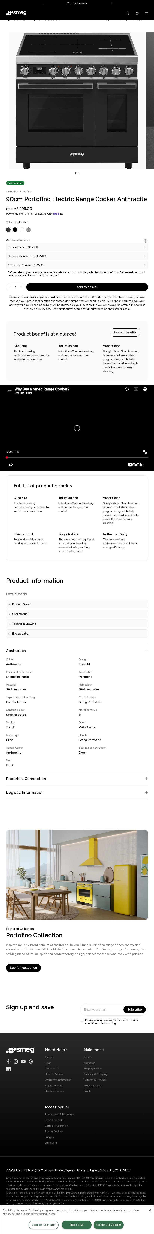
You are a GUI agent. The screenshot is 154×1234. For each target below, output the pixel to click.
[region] (77, 1219)
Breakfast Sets (54, 1120)
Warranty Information (58, 1079)
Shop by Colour (93, 1068)
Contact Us (52, 1068)
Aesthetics (16, 650)
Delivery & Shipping (95, 1074)
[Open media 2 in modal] (77, 100)
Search (49, 1057)
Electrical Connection (26, 778)
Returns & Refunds (95, 1079)
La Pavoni (51, 1142)
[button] (145, 240)
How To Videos (54, 1074)
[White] (22, 229)
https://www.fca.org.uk (59, 1188)
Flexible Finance (54, 1091)
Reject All (76, 1224)
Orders (88, 1057)
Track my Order (93, 1085)
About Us (89, 1063)
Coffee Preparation (56, 1125)
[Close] (150, 1210)
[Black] (15, 229)
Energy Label (20, 633)
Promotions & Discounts (59, 1114)
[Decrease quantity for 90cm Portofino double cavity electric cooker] (10, 287)
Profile (87, 1091)
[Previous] (42, 3)
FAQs (48, 1063)
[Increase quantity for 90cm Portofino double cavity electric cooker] (21, 287)
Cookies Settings (43, 1224)
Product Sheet (21, 604)
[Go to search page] (127, 13)
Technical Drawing (24, 623)
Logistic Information (25, 792)
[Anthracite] (8, 229)
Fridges (49, 1137)
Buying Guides (53, 1085)
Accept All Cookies (109, 1224)
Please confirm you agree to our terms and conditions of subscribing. (111, 1021)
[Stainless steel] (28, 229)
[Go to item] (75, 173)
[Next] (111, 3)
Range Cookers (54, 1131)
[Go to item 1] (78, 173)
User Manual (20, 613)
